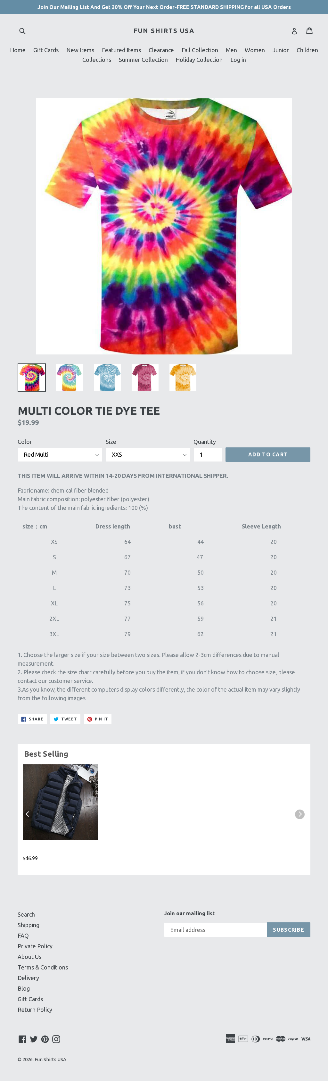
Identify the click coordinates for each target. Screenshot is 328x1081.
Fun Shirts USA (164, 30)
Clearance (161, 50)
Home (18, 50)
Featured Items (121, 50)
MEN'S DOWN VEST (49, 850)
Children (307, 50)
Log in (238, 59)
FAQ (23, 935)
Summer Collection (143, 59)
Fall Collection (200, 50)
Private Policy (35, 946)
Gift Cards (46, 50)
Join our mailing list (189, 913)
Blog (24, 988)
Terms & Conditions (43, 967)
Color (25, 441)
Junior (281, 50)
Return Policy (35, 1009)
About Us (29, 956)
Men (231, 50)
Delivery (28, 978)
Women (255, 50)
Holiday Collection (199, 59)
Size (111, 441)
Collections (96, 59)
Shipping (28, 925)
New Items (80, 50)
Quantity (204, 441)
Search (26, 914)
